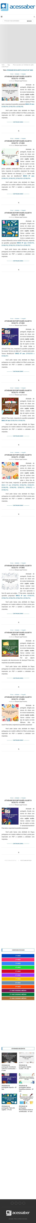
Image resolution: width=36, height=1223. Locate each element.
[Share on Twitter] (18, 131)
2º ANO (18, 959)
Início (3, 65)
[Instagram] (16, 1203)
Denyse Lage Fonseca (21, 80)
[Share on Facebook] (16, 131)
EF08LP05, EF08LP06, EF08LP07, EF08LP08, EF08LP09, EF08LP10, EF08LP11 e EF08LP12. (18, 487)
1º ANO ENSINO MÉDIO (18, 990)
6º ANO (18, 975)
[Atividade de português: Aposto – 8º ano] (9, 1078)
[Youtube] (20, 1203)
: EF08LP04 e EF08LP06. (14, 420)
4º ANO (18, 967)
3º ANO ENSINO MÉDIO (18, 998)
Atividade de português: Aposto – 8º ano (9, 1087)
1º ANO (18, 956)
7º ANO (18, 979)
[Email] (23, 1203)
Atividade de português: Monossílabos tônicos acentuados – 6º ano (26, 1108)
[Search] (34, 16)
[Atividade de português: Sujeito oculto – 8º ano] (26, 1058)
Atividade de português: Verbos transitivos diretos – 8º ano (26, 1088)
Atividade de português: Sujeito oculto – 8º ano (25, 1066)
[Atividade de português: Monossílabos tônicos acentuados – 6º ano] (26, 1099)
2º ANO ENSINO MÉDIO (18, 994)
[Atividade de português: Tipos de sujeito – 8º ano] (9, 1099)
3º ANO (18, 963)
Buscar (29, 21)
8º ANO (18, 983)
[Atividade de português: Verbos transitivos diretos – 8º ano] (26, 1078)
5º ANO (18, 971)
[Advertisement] (18, 42)
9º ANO (18, 987)
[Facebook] (12, 1203)
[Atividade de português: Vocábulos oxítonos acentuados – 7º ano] (9, 1058)
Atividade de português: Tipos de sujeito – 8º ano (8, 1107)
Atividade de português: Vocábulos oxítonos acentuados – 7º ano (9, 1067)
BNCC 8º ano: (7, 485)
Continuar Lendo (18, 122)
